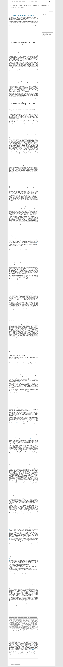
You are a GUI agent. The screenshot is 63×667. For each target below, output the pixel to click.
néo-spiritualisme (15, 624)
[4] (9, 532)
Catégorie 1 (19, 615)
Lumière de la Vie (18, 623)
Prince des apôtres (18, 626)
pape (15, 625)
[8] (9, 560)
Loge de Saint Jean (13, 623)
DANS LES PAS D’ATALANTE (21, 7)
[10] (36, 242)
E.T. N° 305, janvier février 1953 (16, 637)
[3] (9, 529)
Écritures (13, 617)
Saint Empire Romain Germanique (14, 628)
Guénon (10, 621)
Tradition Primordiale (16, 630)
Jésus (37, 621)
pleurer (12, 626)
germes (27, 620)
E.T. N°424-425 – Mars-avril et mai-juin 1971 (47, 32)
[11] (19, 381)
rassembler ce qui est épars (15, 627)
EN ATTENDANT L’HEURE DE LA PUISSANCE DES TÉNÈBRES (22, 15)
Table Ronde (24, 629)
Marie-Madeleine (33, 623)
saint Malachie (24, 628)
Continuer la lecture (31, 649)
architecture (18, 652)
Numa (24, 624)
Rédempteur (20, 655)
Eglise (22, 619)
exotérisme (28, 619)
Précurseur (14, 626)
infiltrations (23, 621)
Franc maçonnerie (23, 620)
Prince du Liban (24, 626)
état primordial (35, 616)
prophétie (27, 626)
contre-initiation (31, 618)
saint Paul (27, 628)
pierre (10, 626)
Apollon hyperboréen (17, 616)
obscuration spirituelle (28, 624)
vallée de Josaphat (29, 630)
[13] (30, 438)
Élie (15, 617)
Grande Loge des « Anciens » (33, 620)
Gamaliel (27, 653)
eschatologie (25, 619)
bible (26, 617)
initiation (32, 621)
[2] (9, 525)
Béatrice (25, 617)
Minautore (35, 654)
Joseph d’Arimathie (21, 622)
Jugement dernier (26, 622)
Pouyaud (17, 655)
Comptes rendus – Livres (36, 5)
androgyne (33, 615)
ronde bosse (23, 655)
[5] (9, 538)
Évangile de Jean (21, 617)
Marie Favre (29, 654)
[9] (21, 239)
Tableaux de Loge (28, 629)
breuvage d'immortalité (31, 617)
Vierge (35, 630)
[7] (37, 193)
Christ (11, 618)
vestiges (33, 630)
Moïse (36, 623)
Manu (21, 623)
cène (9, 618)
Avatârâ (26, 616)
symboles (18, 629)
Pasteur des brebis (29, 625)
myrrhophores (11, 624)
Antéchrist (36, 615)
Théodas (34, 655)
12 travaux (11, 652)
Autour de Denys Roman (12, 7)
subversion (14, 629)
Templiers (12, 630)
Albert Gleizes (15, 652)
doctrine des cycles (18, 619)
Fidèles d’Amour (35, 619)
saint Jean (20, 628)
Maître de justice (15, 654)
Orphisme (12, 625)
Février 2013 (43, 16)
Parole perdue (22, 625)
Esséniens (18, 653)
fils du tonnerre (15, 620)
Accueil (10, 5)
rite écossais (27, 627)
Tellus (31, 655)
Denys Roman (12, 619)
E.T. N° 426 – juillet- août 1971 (46, 30)
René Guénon (24, 627)
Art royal (23, 616)
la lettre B (32, 622)
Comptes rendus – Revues (27, 5)
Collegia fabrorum (18, 618)
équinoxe (28, 616)
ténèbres (32, 629)
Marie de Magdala (28, 623)
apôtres (10, 616)
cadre (28, 652)
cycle (34, 618)
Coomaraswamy (35, 652)
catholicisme (35, 617)
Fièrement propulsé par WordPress (15, 664)
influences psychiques (28, 621)
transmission (25, 630)
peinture (12, 655)
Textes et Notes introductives (45, 5)
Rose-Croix (33, 627)
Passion (26, 625)
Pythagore (30, 626)
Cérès (30, 652)
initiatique (35, 621)
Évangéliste (17, 617)
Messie (32, 654)
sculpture (29, 655)
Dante (36, 618)
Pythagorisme (33, 626)
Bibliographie (20, 5)
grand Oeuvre (31, 653)
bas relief (26, 652)
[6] (12, 193)
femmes (31, 619)
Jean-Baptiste (17, 622)
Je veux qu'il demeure (12, 622)
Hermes (19, 621)
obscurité (33, 624)
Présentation (15, 5)
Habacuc (35, 653)
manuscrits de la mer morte (20, 654)
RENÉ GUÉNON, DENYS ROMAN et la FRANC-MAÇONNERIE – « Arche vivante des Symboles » (31, 1)
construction (27, 618)
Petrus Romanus (34, 625)
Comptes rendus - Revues (21, 651)
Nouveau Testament (20, 624)
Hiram (21, 621)
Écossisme (10, 617)
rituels (30, 627)
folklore (24, 653)
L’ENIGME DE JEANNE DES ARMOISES (46, 34)
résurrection (20, 627)
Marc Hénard (26, 654)
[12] (17, 422)
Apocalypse (13, 616)
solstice (12, 629)
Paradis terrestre (18, 625)
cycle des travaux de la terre (13, 653)
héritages (13, 621)
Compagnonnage (23, 618)
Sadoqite (26, 655)
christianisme (14, 618)
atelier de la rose (22, 652)
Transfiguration (21, 630)
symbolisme (20, 629)
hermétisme (15, 621)
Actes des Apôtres (27, 615)
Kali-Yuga (30, 622)
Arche (21, 616)
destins (15, 619)
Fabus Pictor (21, 653)
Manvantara (24, 623)
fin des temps (18, 620)
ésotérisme (31, 616)
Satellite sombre (31, 628)
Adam (31, 615)
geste (28, 620)
